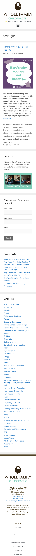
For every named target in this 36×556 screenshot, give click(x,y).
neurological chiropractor (12, 136)
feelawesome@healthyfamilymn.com (18, 501)
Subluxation (8, 423)
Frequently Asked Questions (18, 542)
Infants (6, 374)
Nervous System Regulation (14, 388)
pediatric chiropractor (21, 139)
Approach (18, 538)
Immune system (10, 368)
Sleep (6, 414)
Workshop (7, 447)
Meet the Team (18, 554)
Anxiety (7, 313)
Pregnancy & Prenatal (12, 403)
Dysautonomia (9, 351)
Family (6, 363)
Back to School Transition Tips (15, 325)
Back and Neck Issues (12, 322)
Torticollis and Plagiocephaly (15, 429)
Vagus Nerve (18, 127)
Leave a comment (12, 145)
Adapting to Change (11, 304)
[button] (18, 25)
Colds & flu (8, 339)
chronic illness (18, 130)
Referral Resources (11, 406)
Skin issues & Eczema (12, 411)
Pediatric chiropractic (12, 400)
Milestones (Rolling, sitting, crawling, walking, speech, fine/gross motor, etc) (18, 382)
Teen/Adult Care (18, 534)
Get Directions (18, 496)
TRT (5, 432)
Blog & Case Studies (18, 546)
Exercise (7, 360)
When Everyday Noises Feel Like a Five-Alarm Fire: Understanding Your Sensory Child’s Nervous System (18, 261)
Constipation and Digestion (14, 345)
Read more (7, 118)
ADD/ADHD (8, 307)
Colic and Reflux (10, 342)
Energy (6, 357)
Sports (6, 417)
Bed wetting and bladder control (16, 328)
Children (7, 336)
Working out (8, 444)
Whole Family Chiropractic (14, 441)
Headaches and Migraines (14, 365)
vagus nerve (7, 142)
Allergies (7, 310)
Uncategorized (9, 435)
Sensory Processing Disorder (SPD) (17, 409)
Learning (7, 377)
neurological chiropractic (22, 133)
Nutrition (7, 397)
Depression (8, 348)
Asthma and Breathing (12, 316)
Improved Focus (10, 371)
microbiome (7, 133)
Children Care (18, 531)
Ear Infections (9, 354)
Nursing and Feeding (12, 394)
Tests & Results (18, 550)
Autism (6, 319)
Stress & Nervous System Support (17, 420)
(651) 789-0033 (18, 498)
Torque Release (10, 426)
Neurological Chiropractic (14, 124)
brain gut (8, 130)
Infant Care (18, 527)
